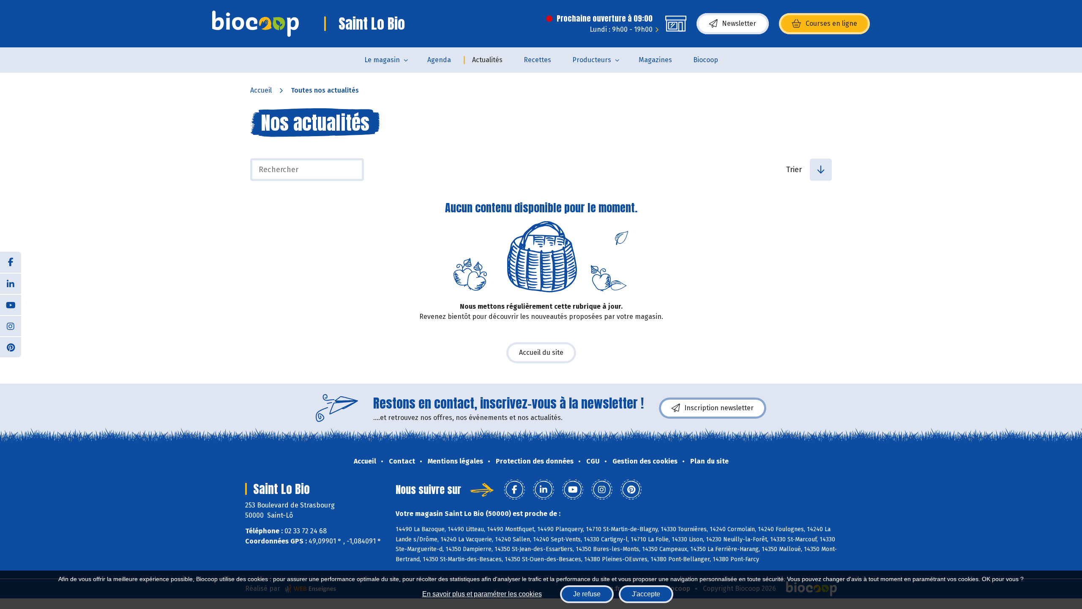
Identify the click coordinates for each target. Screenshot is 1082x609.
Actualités (487, 60)
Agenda (439, 60)
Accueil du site (541, 352)
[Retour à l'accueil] (255, 24)
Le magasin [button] (382, 60)
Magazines (655, 60)
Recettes (537, 60)
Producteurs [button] (591, 60)
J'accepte (646, 594)
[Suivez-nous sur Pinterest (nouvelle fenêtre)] (10, 346)
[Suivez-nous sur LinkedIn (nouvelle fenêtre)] (10, 283)
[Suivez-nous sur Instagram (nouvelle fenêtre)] (10, 325)
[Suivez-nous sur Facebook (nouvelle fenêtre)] (10, 262)
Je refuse (587, 594)
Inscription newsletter (719, 408)
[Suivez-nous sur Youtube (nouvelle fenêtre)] (10, 304)
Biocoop (705, 60)
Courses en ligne (831, 23)
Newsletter (739, 23)
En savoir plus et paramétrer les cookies (482, 594)
